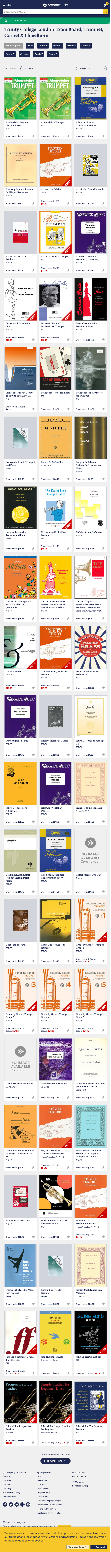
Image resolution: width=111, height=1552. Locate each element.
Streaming (42, 1480)
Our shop (7, 1484)
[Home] (6, 20)
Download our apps (80, 1486)
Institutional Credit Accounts (50, 1504)
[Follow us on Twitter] (11, 1504)
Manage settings (76, 1547)
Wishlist (41, 1484)
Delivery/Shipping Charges (49, 1500)
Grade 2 (57, 45)
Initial (30, 45)
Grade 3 (71, 45)
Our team (7, 1480)
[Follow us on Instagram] (23, 1504)
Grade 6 (24, 54)
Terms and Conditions (47, 1509)
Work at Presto (9, 1496)
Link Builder (43, 1496)
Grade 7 (39, 54)
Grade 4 (86, 45)
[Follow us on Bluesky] (17, 1504)
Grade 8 (53, 54)
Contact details (79, 1476)
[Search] (105, 11)
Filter (31, 68)
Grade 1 (43, 45)
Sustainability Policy (11, 1492)
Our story (7, 1488)
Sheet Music (19, 20)
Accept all (100, 1547)
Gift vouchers (43, 1488)
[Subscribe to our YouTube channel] (29, 1504)
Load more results (53, 1460)
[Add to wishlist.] (33, 136)
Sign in (40, 1476)
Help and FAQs (44, 1492)
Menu (9, 5)
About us (7, 1476)
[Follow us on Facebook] (6, 1504)
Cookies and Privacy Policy (49, 1513)
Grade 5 (10, 54)
